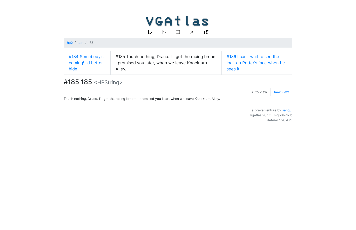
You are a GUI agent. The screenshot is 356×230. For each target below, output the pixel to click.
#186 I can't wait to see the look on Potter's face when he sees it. (256, 62)
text (80, 43)
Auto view (259, 92)
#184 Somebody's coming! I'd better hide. (86, 62)
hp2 (70, 43)
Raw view (281, 92)
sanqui (287, 110)
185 (91, 43)
